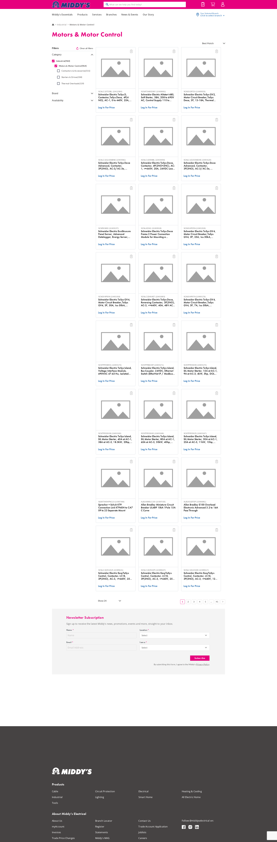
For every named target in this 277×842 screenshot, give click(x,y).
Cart (212, 4)
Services (97, 14)
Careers (142, 838)
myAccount (58, 826)
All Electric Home (191, 797)
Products (82, 14)
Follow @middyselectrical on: (198, 820)
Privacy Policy (202, 664)
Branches (111, 14)
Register (99, 826)
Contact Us (144, 820)
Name (70, 630)
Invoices (56, 832)
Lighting (99, 797)
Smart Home (145, 797)
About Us (57, 820)
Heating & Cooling (192, 791)
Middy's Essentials (62, 14)
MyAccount (222, 4)
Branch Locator (103, 820)
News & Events (129, 14)
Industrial (62, 24)
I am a (143, 642)
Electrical (143, 791)
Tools (55, 803)
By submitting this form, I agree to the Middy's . (182, 664)
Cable (55, 791)
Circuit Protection (105, 791)
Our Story (148, 14)
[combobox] (175, 635)
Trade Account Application (153, 826)
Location (144, 630)
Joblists (203, 4)
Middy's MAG (102, 838)
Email (69, 642)
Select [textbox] (145, 635)
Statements (101, 832)
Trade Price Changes (63, 838)
